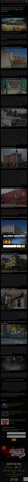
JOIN (23, 246)
